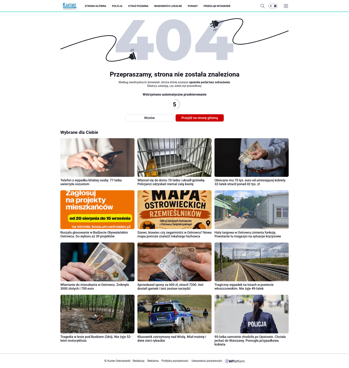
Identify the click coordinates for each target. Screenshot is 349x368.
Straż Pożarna (138, 6)
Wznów (149, 118)
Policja (117, 6)
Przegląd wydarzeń (217, 6)
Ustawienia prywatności (206, 361)
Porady (193, 6)
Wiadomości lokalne (168, 6)
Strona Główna (95, 6)
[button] (272, 6)
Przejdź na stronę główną (199, 118)
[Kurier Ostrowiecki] (72, 6)
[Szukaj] (262, 6)
